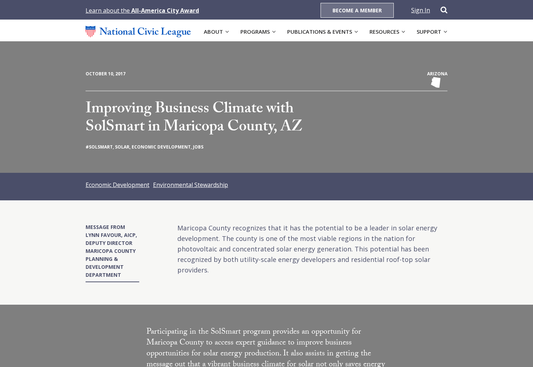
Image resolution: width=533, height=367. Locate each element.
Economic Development (161, 147)
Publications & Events (319, 31)
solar (122, 147)
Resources (384, 31)
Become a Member (357, 10)
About (213, 31)
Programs (255, 31)
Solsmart (101, 147)
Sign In (420, 10)
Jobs (198, 147)
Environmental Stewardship (190, 185)
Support (429, 31)
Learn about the (142, 10)
